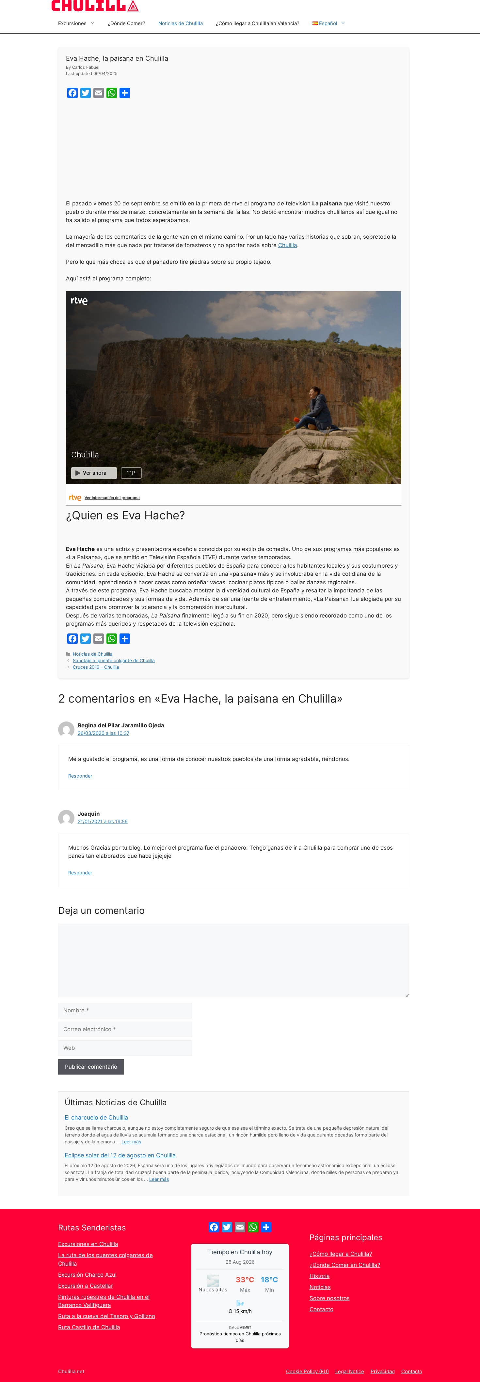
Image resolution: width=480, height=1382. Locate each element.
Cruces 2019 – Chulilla (96, 667)
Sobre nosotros (330, 1298)
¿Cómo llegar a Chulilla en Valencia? (257, 23)
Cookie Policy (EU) (307, 1371)
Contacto (321, 1309)
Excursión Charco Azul (87, 1274)
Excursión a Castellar (85, 1286)
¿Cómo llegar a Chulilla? (341, 1254)
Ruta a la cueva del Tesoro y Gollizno (106, 1316)
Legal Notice (349, 1371)
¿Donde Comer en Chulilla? (345, 1265)
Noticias (320, 1287)
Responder (80, 776)
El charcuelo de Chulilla (96, 1117)
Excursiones (72, 23)
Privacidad (383, 1371)
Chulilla (287, 245)
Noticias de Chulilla (180, 23)
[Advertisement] (233, 150)
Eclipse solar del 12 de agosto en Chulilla (120, 1155)
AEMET (245, 1327)
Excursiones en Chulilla (88, 1244)
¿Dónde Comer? (126, 23)
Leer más (131, 1141)
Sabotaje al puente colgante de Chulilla (114, 660)
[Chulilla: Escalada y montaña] (95, 7)
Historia (320, 1276)
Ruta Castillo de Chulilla (89, 1327)
